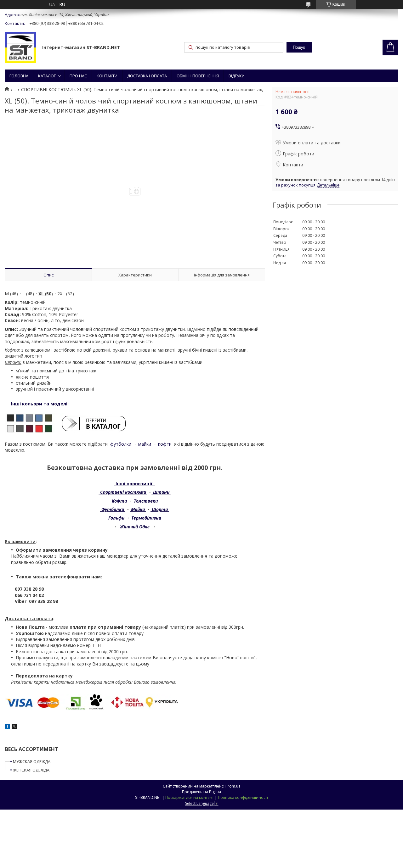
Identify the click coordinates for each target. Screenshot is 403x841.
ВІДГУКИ (237, 76)
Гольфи (116, 518)
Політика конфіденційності (243, 797)
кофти (165, 444)
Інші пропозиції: (134, 484)
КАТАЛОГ (47, 76)
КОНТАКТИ (107, 76)
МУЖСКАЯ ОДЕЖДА (31, 761)
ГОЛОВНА (18, 76)
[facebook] (7, 727)
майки (144, 444)
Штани (161, 492)
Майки (138, 509)
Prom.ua (233, 786)
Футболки (112, 509)
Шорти (159, 509)
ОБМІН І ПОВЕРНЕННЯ (198, 76)
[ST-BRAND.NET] (20, 48)
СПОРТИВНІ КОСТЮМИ (47, 89)
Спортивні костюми (123, 492)
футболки (121, 444)
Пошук (299, 47)
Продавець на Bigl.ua (201, 791)
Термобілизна (146, 518)
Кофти (119, 501)
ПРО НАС (78, 76)
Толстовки (146, 501)
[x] (14, 727)
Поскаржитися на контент (189, 797)
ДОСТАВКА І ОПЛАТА (147, 76)
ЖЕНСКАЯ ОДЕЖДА (31, 770)
